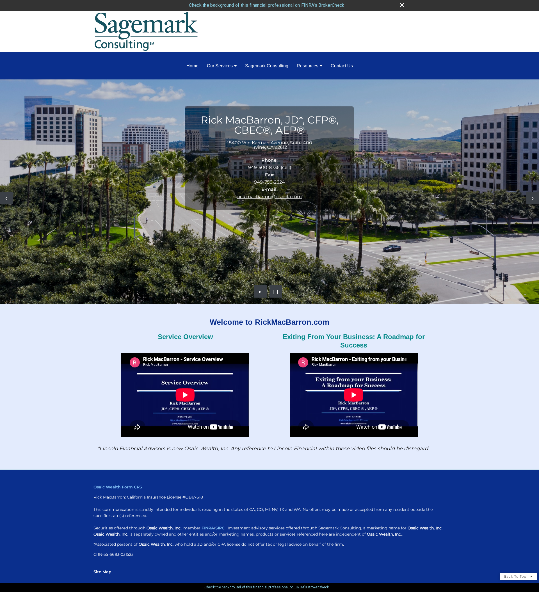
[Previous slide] (6, 198)
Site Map (102, 571)
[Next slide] (532, 198)
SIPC (220, 528)
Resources (307, 65)
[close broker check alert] (402, 5)
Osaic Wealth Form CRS (117, 487)
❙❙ (276, 291)
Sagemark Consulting (266, 65)
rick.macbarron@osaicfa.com (269, 196)
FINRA (208, 528)
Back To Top (515, 576)
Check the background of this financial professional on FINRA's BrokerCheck (266, 5)
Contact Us (342, 65)
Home (192, 65)
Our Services (220, 65)
